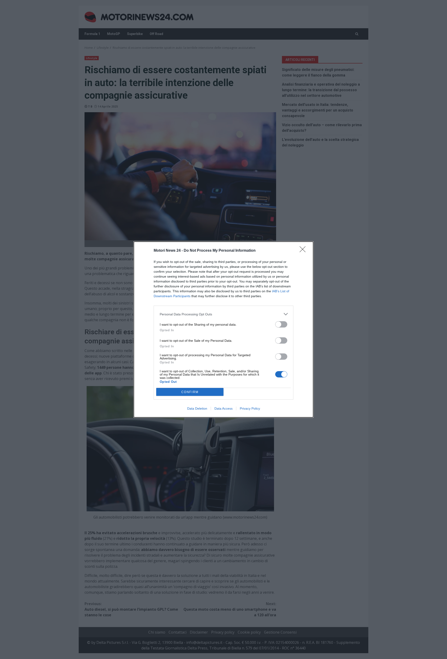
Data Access (223, 408)
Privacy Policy (250, 408)
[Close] (304, 250)
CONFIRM (190, 392)
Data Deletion (197, 408)
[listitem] (223, 314)
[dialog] (223, 329)
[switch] (281, 324)
